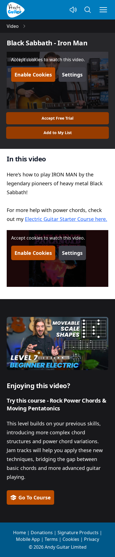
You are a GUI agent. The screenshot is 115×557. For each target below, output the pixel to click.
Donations (42, 532)
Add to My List (58, 132)
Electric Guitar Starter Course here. (66, 219)
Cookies (71, 539)
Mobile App (28, 539)
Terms (51, 539)
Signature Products (78, 532)
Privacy (91, 539)
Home (19, 532)
